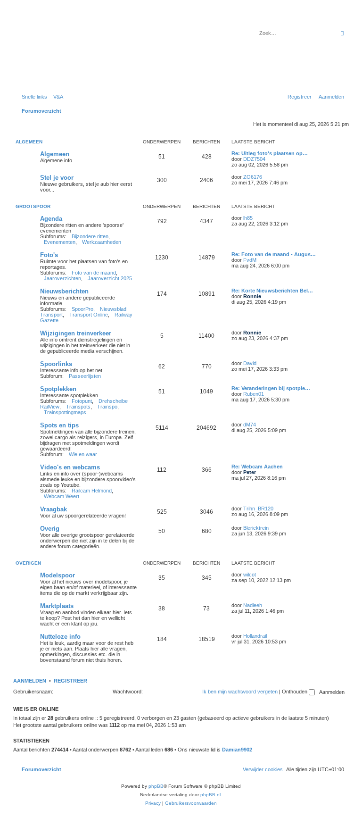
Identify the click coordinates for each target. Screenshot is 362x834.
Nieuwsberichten (64, 291)
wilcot (249, 574)
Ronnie (252, 296)
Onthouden (295, 691)
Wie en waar (83, 454)
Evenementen (59, 242)
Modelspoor (57, 575)
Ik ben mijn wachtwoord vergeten (240, 691)
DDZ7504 (254, 159)
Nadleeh (252, 605)
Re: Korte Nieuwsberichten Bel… (272, 290)
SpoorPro (82, 309)
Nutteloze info (60, 636)
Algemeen (29, 141)
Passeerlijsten (85, 376)
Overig (49, 528)
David (249, 363)
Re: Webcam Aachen (257, 466)
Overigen (28, 563)
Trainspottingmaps (65, 412)
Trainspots (78, 406)
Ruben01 (253, 394)
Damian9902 (237, 749)
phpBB (156, 786)
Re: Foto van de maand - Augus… (273, 254)
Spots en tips (59, 425)
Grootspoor (33, 206)
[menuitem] (56, 96)
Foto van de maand (94, 272)
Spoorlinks (56, 363)
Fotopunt (82, 401)
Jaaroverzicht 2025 (110, 278)
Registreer (70, 681)
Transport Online (88, 314)
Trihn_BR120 (258, 508)
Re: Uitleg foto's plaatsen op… (269, 153)
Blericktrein (256, 528)
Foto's (49, 255)
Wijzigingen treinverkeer (75, 333)
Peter (249, 472)
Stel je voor (57, 177)
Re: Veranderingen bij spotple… (270, 388)
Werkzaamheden (101, 242)
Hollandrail (255, 636)
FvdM (249, 260)
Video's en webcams (70, 467)
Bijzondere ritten (90, 236)
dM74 (249, 424)
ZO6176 (252, 177)
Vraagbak (53, 509)
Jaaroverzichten (62, 278)
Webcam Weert (61, 496)
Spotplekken (58, 388)
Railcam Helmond (92, 490)
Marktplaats (57, 605)
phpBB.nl (210, 794)
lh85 (248, 218)
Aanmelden (29, 681)
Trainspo (107, 406)
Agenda (51, 218)
